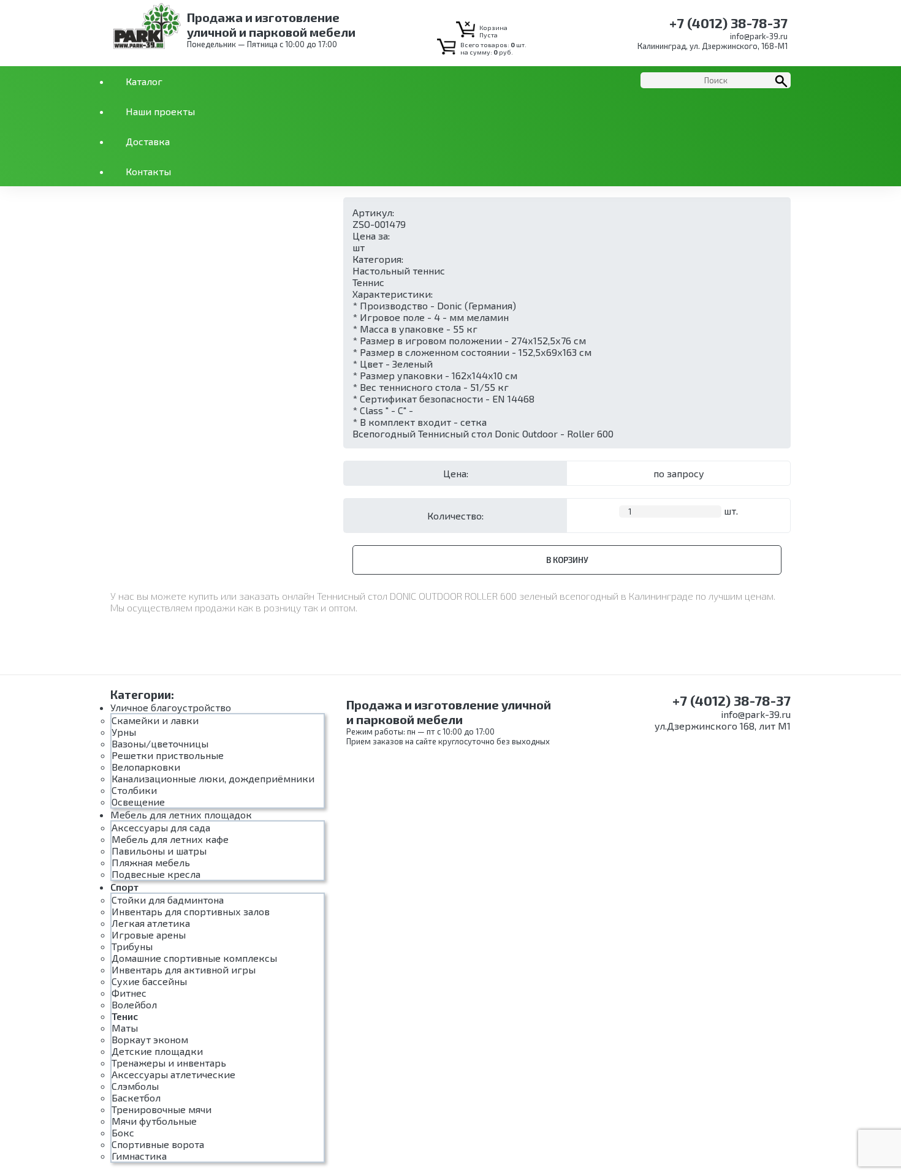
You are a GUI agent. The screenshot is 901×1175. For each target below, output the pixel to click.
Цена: (455, 473)
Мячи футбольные (154, 1121)
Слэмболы (135, 1086)
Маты (125, 1027)
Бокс (123, 1132)
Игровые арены (149, 934)
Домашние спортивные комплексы (194, 958)
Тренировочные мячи (161, 1109)
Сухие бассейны (149, 981)
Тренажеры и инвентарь (169, 1062)
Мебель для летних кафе (170, 839)
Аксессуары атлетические (173, 1074)
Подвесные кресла (156, 874)
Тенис (125, 1016)
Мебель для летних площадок (181, 814)
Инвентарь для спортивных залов (191, 911)
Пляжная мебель (151, 862)
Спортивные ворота (158, 1144)
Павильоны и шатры (159, 850)
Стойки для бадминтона (168, 899)
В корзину (567, 560)
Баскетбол (136, 1097)
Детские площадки (157, 1051)
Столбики (134, 790)
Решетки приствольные (168, 755)
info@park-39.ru (759, 36)
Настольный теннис (398, 270)
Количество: (455, 515)
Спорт (124, 887)
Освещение (138, 801)
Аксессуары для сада (161, 827)
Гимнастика (139, 1156)
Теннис (368, 282)
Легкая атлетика (151, 923)
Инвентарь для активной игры (184, 969)
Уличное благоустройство (170, 707)
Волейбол (134, 1004)
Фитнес (129, 993)
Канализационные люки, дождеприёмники (213, 778)
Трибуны (132, 946)
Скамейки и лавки (155, 720)
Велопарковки (146, 767)
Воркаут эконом (150, 1039)
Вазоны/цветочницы (160, 743)
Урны (124, 732)
